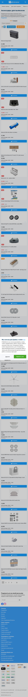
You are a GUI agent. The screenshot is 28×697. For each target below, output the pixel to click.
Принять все (20, 356)
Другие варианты (7, 357)
